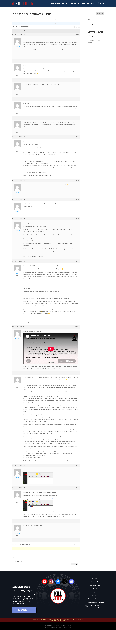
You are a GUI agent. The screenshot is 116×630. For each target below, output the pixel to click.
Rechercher (100, 13)
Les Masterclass (77, 3)
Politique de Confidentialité (95, 602)
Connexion (74, 564)
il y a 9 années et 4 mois (68, 23)
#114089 (77, 61)
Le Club (90, 3)
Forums (18, 20)
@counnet (25, 322)
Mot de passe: (16, 558)
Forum (94, 595)
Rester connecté (19, 561)
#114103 (77, 180)
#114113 (77, 326)
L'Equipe (95, 592)
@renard (28, 185)
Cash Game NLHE (41, 20)
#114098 (77, 137)
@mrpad (46, 269)
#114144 (77, 488)
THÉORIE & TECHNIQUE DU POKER (28, 20)
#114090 (77, 80)
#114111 (77, 261)
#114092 (77, 99)
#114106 (77, 199)
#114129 (77, 465)
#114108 (77, 218)
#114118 (77, 373)
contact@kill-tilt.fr (96, 606)
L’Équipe (100, 3)
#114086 (77, 34)
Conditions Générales (95, 598)
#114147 (77, 521)
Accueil (13, 20)
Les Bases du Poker (59, 3)
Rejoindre (24, 610)
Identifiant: (16, 554)
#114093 (77, 118)
